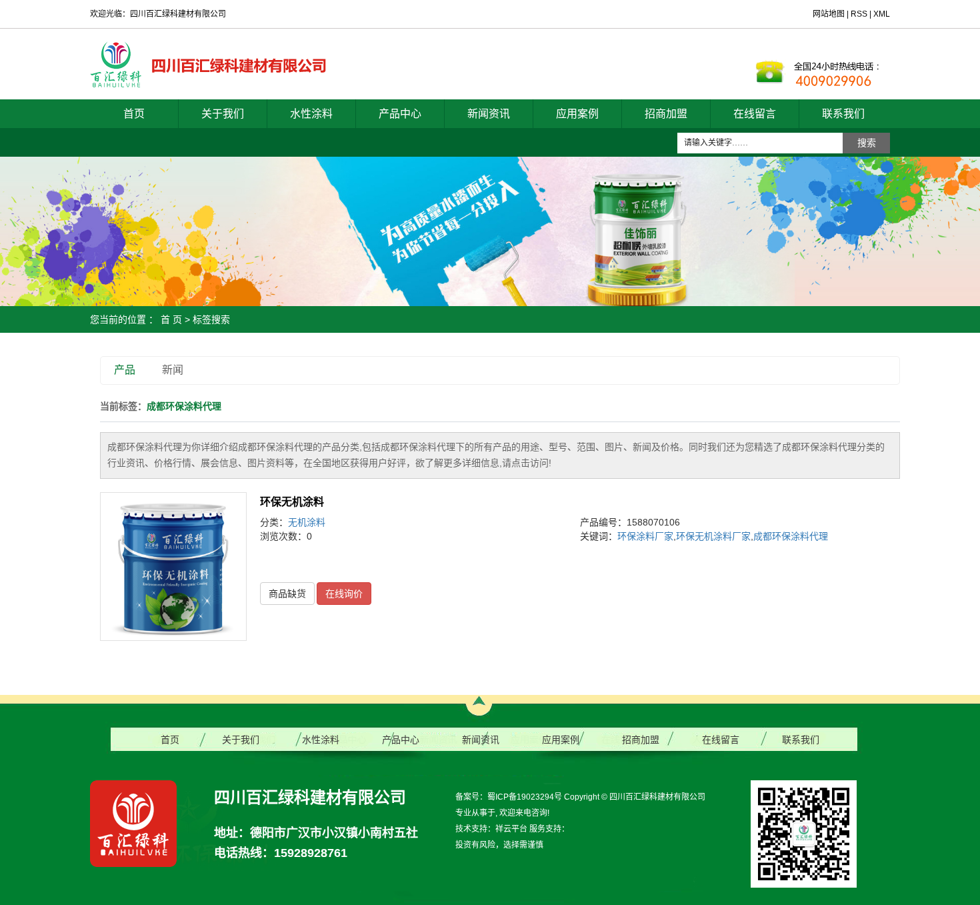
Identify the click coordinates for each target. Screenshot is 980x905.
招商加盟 (666, 113)
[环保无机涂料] (173, 566)
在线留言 (754, 113)
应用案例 (577, 113)
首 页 (171, 319)
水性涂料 (311, 113)
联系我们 (843, 113)
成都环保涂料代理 (790, 536)
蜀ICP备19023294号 (524, 797)
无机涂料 (306, 522)
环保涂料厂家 (645, 536)
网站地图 (830, 14)
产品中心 (400, 113)
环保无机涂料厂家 (713, 536)
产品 (124, 369)
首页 (134, 113)
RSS (859, 14)
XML (881, 14)
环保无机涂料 (292, 502)
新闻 (172, 369)
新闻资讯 (488, 113)
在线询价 (344, 593)
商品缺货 (287, 593)
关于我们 (222, 113)
